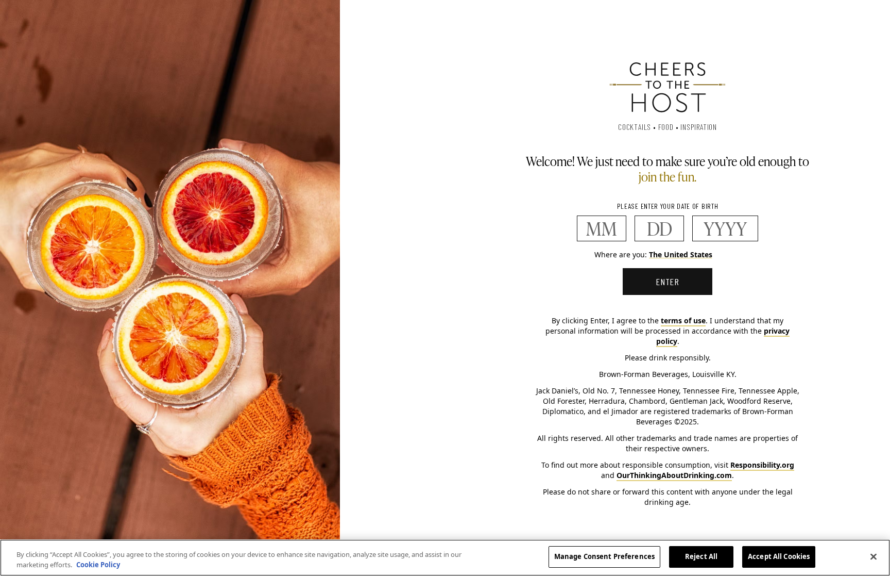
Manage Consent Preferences (604, 556)
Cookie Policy (98, 564)
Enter (668, 281)
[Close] (873, 556)
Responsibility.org (762, 465)
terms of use (683, 320)
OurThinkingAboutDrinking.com (674, 475)
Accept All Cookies (779, 556)
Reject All (701, 556)
